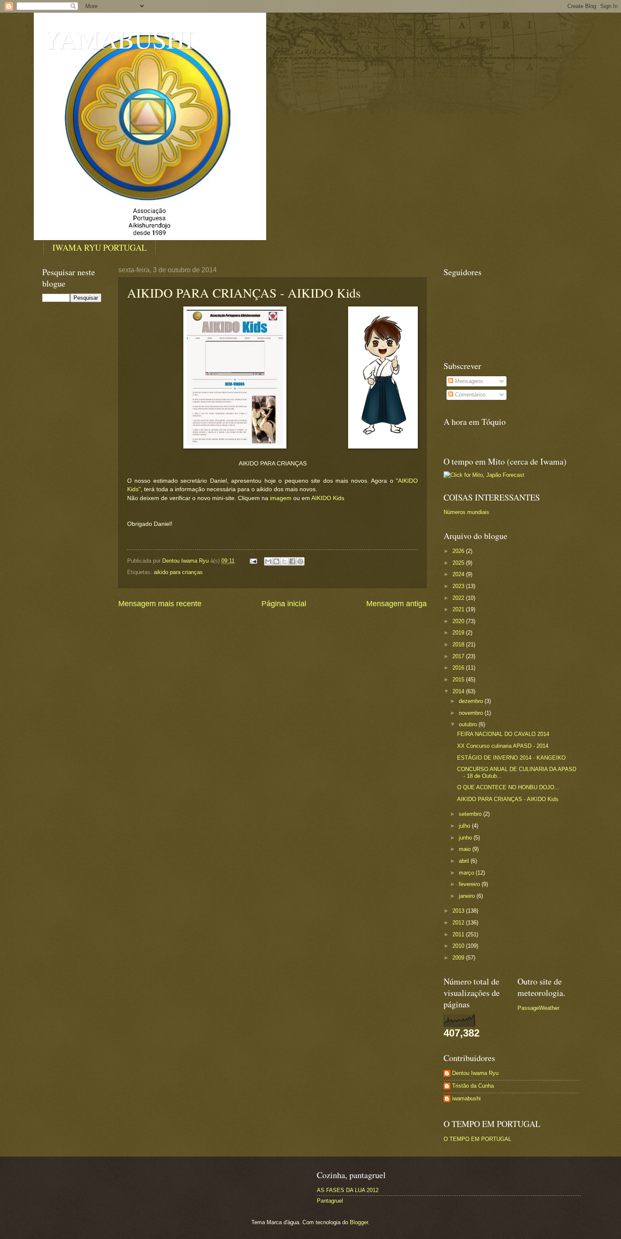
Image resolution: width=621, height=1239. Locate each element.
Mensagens (468, 381)
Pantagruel (330, 1201)
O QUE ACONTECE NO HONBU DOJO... (508, 787)
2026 (459, 551)
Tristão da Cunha (473, 1086)
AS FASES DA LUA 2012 (348, 1190)
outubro (469, 724)
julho (465, 826)
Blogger (359, 1222)
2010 (459, 946)
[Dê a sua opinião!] (276, 561)
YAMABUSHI (117, 39)
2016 (459, 668)
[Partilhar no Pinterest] (300, 561)
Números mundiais (466, 512)
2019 (459, 632)
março (467, 873)
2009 (459, 958)
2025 (459, 563)
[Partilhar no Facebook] (292, 561)
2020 (459, 621)
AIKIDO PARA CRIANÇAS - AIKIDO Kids (507, 799)
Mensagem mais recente (160, 603)
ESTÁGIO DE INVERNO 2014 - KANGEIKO (511, 758)
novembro (472, 713)
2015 (459, 679)
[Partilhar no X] (284, 561)
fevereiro (470, 884)
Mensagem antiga (396, 603)
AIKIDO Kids (327, 498)
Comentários (469, 394)
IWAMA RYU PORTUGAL (99, 247)
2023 (459, 586)
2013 (459, 911)
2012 (459, 922)
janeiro (468, 896)
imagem (280, 498)
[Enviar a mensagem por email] (268, 561)
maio (465, 849)
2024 (459, 574)
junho (466, 837)
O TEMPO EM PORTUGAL (477, 1139)
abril (465, 861)
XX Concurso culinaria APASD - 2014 (502, 746)
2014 (459, 691)
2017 (459, 656)
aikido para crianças (178, 572)
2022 (459, 598)
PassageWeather (538, 1008)
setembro (471, 814)
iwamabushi (466, 1098)
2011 (459, 934)
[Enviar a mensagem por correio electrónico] (253, 561)
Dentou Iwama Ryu (475, 1073)
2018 (459, 644)
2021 (459, 609)
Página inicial (283, 603)
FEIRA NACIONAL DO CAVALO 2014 (503, 734)
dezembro (472, 701)
